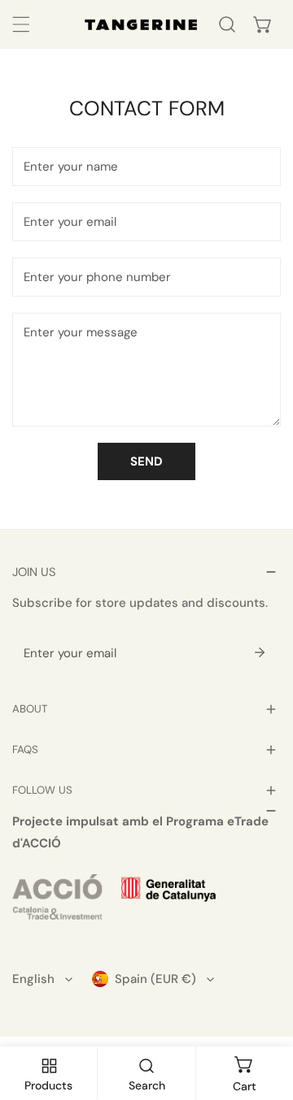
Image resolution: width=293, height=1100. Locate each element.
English (33, 979)
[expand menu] (21, 24)
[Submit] (259, 652)
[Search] (227, 24)
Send (146, 461)
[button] (263, 24)
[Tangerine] (141, 24)
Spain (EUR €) (155, 979)
